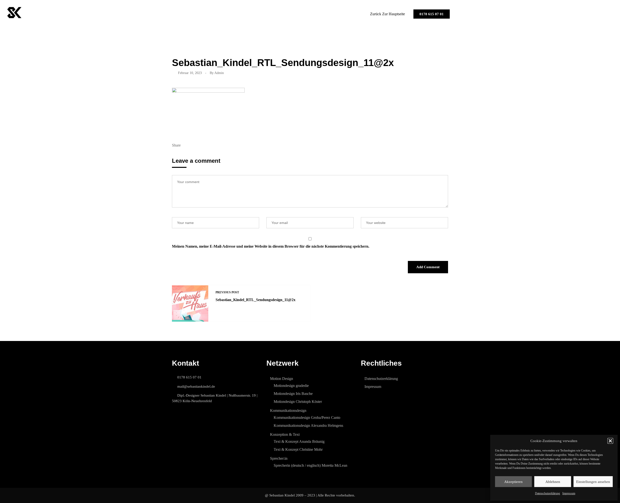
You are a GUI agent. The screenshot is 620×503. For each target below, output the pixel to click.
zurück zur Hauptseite (387, 14)
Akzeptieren (513, 482)
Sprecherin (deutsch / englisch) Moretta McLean (310, 465)
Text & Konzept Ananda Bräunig (299, 441)
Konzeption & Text (285, 434)
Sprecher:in (278, 458)
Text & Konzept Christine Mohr (298, 449)
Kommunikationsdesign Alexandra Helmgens (308, 425)
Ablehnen (552, 482)
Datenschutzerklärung (547, 493)
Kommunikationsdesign (288, 410)
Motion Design (281, 379)
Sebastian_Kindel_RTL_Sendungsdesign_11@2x (255, 300)
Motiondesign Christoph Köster (298, 401)
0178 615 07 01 (431, 14)
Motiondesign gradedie (291, 386)
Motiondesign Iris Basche (293, 394)
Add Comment (428, 267)
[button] (610, 440)
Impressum (568, 493)
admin (219, 73)
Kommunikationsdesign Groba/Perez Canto (307, 417)
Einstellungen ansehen (593, 482)
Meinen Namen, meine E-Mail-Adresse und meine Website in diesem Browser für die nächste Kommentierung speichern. (270, 246)
